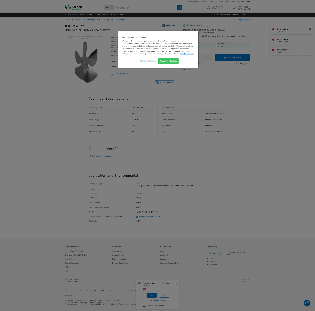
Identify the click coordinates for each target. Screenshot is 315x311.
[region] (158, 49)
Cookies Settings (148, 61)
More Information (187, 54)
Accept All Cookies (168, 61)
